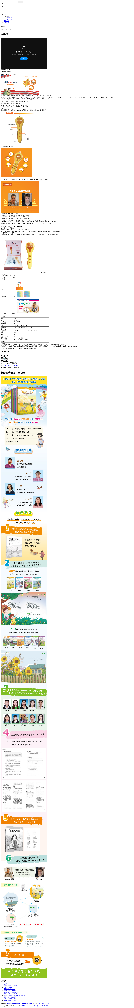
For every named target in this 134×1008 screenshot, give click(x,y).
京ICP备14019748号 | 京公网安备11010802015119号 (36, 1006)
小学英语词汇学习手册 (10, 998)
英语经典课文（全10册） (10, 985)
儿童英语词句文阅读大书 (10, 997)
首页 (5, 14)
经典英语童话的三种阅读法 (11, 1000)
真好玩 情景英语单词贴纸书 (11, 992)
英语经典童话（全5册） (10, 990)
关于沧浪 (6, 22)
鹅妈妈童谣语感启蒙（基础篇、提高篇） (15, 995)
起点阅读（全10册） (9, 987)
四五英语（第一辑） (9, 989)
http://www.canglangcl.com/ (12, 365)
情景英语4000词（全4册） (11, 994)
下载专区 (6, 21)
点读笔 (5, 984)
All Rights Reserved (44, 1003)
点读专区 (9, 19)
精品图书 (9, 17)
